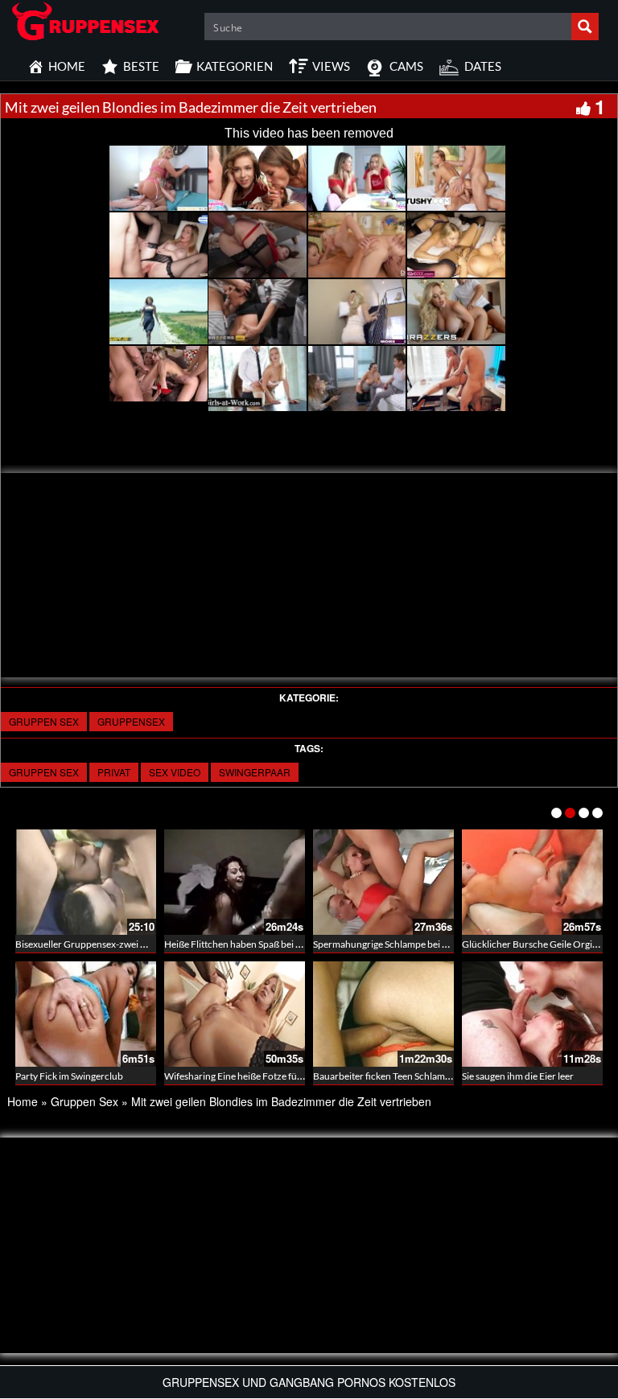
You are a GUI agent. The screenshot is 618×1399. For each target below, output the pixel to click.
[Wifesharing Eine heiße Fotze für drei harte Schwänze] (234, 1014)
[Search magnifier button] (585, 26)
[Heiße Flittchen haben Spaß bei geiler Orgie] (234, 882)
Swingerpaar (254, 772)
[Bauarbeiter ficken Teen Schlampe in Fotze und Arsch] (383, 1014)
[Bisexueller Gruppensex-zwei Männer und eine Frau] (85, 882)
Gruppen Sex (44, 721)
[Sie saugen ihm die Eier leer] (532, 1014)
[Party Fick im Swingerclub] (85, 1014)
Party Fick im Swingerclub (69, 1076)
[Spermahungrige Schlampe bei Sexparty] (383, 882)
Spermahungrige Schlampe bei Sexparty (396, 944)
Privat (113, 772)
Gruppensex (131, 721)
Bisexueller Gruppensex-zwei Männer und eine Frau (124, 944)
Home (22, 1101)
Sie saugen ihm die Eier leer (518, 1076)
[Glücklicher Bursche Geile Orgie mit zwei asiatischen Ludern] (532, 882)
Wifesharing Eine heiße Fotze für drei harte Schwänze (276, 1076)
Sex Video (174, 772)
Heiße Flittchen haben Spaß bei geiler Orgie (254, 944)
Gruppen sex (44, 772)
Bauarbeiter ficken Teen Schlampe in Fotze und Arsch (424, 1076)
